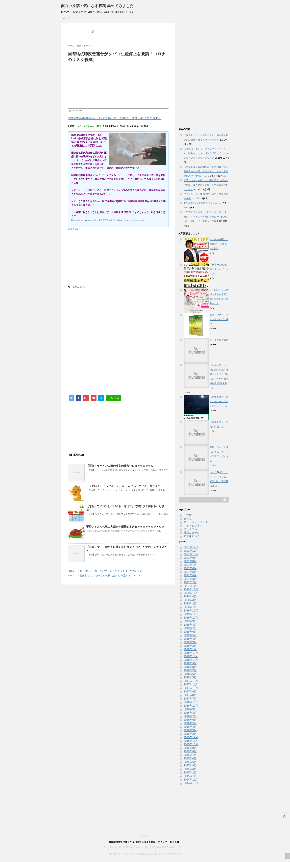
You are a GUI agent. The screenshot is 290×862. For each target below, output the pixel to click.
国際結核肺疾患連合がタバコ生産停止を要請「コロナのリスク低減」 (114, 118)
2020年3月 (190, 600)
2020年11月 (191, 593)
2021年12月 (191, 547)
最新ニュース (79, 286)
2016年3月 (190, 730)
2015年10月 (191, 744)
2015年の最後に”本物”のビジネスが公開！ (219, 244)
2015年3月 (190, 769)
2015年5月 (190, 762)
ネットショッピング (196, 522)
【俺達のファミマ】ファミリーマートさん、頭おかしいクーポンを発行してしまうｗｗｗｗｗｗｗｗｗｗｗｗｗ (206, 153)
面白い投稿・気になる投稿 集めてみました (97, 6)
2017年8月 (190, 695)
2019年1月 (190, 649)
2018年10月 (191, 659)
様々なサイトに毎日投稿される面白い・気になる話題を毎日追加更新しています (145, 847)
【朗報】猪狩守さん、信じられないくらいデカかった (219, 401)
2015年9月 (190, 747)
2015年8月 (190, 751)
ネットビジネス (193, 525)
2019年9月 (190, 621)
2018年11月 (191, 656)
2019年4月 (190, 638)
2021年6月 (190, 568)
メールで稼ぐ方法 (219, 340)
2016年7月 (190, 716)
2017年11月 (191, 684)
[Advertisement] (118, 258)
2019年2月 (190, 645)
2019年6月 (190, 631)
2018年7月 (190, 670)
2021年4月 (190, 575)
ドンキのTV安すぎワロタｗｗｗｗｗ (203, 203)
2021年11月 (191, 550)
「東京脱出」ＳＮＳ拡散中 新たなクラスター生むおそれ (109, 571)
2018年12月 (191, 652)
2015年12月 (191, 737)
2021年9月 (190, 557)
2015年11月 (191, 740)
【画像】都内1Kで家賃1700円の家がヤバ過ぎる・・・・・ (110, 575)
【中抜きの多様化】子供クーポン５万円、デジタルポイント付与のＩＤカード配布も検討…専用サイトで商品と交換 (206, 217)
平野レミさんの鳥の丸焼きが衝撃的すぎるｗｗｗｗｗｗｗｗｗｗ (125, 526)
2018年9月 (190, 663)
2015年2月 (190, 772)
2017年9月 (190, 691)
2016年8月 (190, 712)
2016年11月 (191, 702)
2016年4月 (190, 726)
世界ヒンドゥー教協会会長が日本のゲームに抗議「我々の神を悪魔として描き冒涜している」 (206, 185)
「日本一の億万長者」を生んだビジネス (219, 269)
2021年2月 (190, 582)
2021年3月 (190, 578)
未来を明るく (192, 536)
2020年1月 (190, 607)
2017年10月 (191, 688)
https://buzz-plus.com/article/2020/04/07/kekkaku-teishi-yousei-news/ (107, 220)
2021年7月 (190, 564)
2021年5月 (190, 571)
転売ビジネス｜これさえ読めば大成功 (219, 319)
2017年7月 (190, 698)
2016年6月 (190, 719)
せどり (188, 518)
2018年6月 (190, 674)
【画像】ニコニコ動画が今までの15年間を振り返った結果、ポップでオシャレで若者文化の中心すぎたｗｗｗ (206, 171)
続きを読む (74, 229)
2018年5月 (190, 677)
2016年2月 (190, 733)
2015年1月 (190, 776)
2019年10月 (191, 617)
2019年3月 (190, 642)
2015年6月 (190, 758)
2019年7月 (190, 628)
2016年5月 (190, 723)
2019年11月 (191, 614)
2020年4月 (190, 596)
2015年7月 (190, 755)
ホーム (66, 18)
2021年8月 (190, 561)
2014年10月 (191, 783)
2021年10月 (191, 554)
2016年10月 (191, 705)
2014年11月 (191, 779)
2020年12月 (191, 589)
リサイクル (190, 529)
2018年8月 (190, 666)
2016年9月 (190, 709)
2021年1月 (190, 586)
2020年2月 (190, 603)
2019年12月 (191, 610)
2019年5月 (190, 635)
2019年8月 (190, 624)
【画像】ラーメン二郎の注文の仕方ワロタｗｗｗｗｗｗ (119, 465)
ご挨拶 (188, 515)
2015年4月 (190, 765)
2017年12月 (191, 681)
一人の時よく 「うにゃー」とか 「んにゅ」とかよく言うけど (123, 486)
